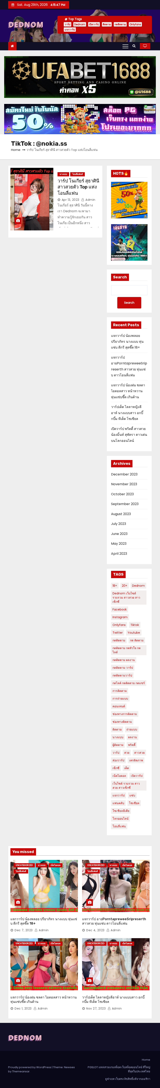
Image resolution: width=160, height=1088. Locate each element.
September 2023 (125, 504)
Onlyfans (135, 24)
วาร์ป (67, 24)
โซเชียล (134, 803)
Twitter (117, 633)
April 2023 (119, 553)
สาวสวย (139, 753)
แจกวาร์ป (70, 29)
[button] (135, 45)
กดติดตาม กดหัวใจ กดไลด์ (126, 650)
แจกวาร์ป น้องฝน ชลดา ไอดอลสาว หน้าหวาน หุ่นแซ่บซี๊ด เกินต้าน (128, 391)
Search (120, 277)
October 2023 (122, 494)
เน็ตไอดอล (119, 776)
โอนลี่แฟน (119, 826)
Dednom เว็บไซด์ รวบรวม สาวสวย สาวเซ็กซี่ (126, 597)
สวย (126, 753)
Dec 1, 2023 (23, 1008)
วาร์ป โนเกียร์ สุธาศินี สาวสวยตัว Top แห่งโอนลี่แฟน (78, 187)
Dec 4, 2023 (95, 930)
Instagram (120, 617)
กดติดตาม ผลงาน (123, 660)
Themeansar (21, 1071)
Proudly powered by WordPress (30, 1067)
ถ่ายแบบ (131, 729)
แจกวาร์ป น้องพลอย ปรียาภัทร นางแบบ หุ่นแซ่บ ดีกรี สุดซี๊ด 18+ (127, 341)
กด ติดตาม (137, 640)
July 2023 (118, 523)
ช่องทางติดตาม (122, 722)
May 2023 (118, 543)
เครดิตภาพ (136, 760)
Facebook (119, 609)
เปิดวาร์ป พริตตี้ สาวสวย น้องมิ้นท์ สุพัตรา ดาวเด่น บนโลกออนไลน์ (129, 434)
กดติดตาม (120, 24)
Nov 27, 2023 (96, 1008)
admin (90, 200)
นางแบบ (63, 174)
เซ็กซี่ (115, 768)
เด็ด (126, 768)
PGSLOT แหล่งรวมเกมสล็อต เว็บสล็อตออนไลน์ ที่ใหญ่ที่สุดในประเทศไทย (119, 1069)
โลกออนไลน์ (120, 818)
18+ (114, 586)
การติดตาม (119, 691)
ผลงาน (132, 737)
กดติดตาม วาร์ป (122, 668)
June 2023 (119, 533)
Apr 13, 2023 (70, 200)
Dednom (79, 24)
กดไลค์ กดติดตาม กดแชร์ (128, 683)
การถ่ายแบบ (120, 698)
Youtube (134, 633)
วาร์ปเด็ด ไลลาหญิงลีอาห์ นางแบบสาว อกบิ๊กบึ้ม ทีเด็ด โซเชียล (127, 412)
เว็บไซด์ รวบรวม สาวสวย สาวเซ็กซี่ (126, 785)
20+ (124, 586)
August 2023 (121, 514)
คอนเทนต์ (118, 706)
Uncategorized (24, 865)
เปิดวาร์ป (94, 24)
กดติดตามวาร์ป (122, 675)
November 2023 (124, 484)
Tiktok (134, 625)
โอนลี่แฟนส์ (77, 174)
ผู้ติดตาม (117, 745)
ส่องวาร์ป (118, 760)
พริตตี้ (131, 745)
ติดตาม (107, 24)
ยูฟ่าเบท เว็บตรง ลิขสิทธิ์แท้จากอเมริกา (127, 1079)
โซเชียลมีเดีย (120, 811)
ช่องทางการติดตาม (124, 714)
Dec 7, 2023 (24, 930)
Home (15, 150)
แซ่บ (132, 795)
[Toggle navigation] (125, 46)
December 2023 (124, 474)
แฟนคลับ (118, 803)
